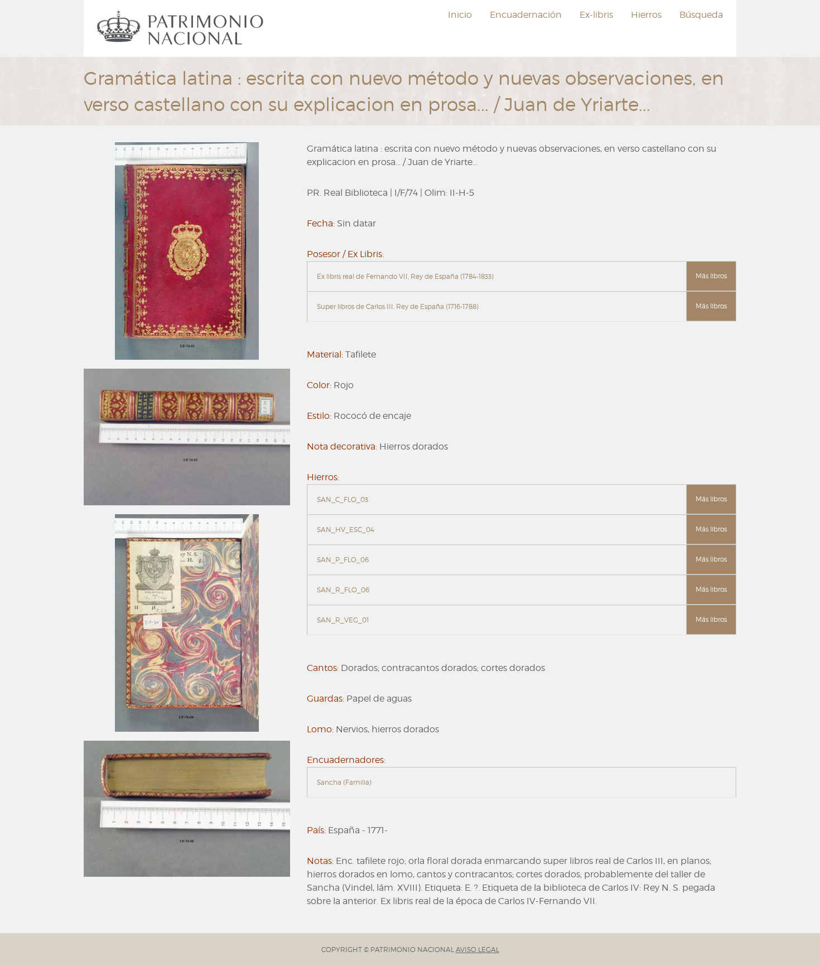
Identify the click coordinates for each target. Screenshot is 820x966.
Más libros (711, 276)
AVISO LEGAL (477, 949)
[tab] (521, 277)
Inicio (460, 14)
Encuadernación (526, 14)
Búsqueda (701, 14)
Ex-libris (596, 14)
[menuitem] (182, 28)
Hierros (646, 14)
